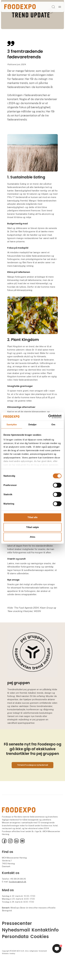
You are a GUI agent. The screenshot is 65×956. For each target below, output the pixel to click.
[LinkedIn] (16, 842)
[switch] (57, 485)
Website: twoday (8, 953)
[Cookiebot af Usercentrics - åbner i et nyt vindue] (48, 416)
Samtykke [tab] (11, 424)
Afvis (32, 537)
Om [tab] (53, 424)
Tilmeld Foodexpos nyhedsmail (32, 765)
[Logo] (20, 6)
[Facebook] (4, 842)
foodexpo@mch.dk (17, 882)
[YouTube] (22, 842)
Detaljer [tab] (32, 424)
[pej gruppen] (32, 652)
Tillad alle (32, 517)
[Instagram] (10, 842)
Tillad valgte (32, 527)
